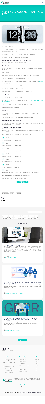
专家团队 (36, 365)
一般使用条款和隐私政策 (23, 392)
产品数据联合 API (9, 370)
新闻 (36, 370)
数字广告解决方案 (5, 193)
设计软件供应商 (22, 363)
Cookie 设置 (34, 392)
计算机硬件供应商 (22, 369)
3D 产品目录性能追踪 (8, 368)
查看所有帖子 (22, 340)
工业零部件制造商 (22, 359)
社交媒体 (11, 215)
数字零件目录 (31, 215)
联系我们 (36, 361)
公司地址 (36, 363)
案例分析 (35, 218)
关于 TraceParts (36, 359)
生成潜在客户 (12, 193)
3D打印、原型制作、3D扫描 (19, 218)
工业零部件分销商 (22, 361)
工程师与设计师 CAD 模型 (8, 372)
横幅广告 (11, 218)
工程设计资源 (17, 215)
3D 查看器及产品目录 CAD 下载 (8, 366)
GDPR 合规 (29, 392)
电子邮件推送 (19, 193)
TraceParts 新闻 (29, 218)
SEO (36, 215)
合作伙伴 (36, 368)
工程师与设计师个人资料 (22, 371)
